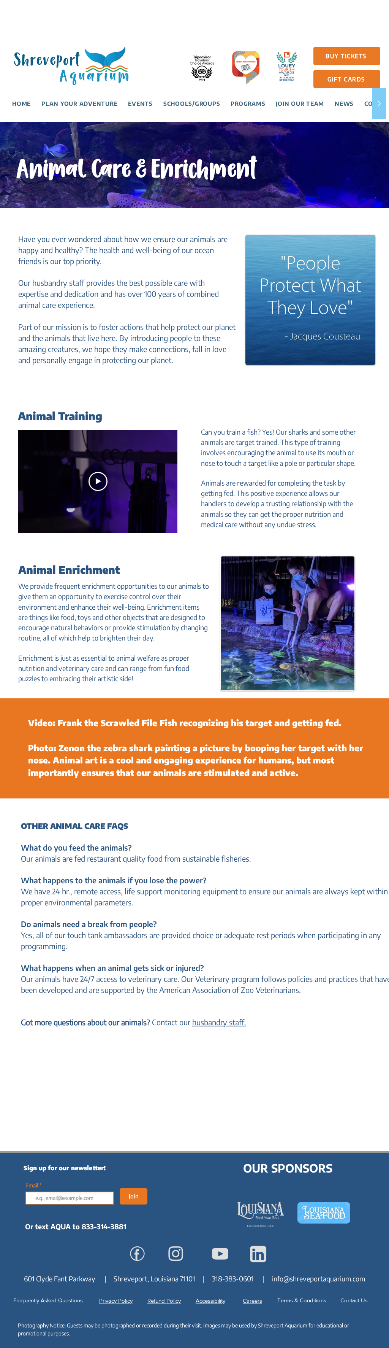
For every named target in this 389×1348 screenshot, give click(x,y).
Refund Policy (164, 1300)
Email (32, 1185)
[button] (79, 103)
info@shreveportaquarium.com (318, 1278)
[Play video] (98, 481)
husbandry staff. (219, 1022)
